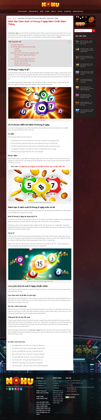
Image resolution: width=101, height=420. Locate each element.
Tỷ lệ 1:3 (16, 57)
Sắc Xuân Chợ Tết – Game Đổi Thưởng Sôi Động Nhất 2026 (86, 96)
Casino (47, 11)
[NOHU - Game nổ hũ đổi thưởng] (50, 4)
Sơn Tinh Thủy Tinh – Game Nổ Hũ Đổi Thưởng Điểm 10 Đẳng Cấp (86, 88)
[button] (68, 42)
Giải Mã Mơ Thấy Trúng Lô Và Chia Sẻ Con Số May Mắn (27, 363)
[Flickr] (18, 389)
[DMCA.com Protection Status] (70, 397)
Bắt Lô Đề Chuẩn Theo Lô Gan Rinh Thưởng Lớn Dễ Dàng (28, 354)
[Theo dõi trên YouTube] (15, 389)
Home (9, 18)
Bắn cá (53, 11)
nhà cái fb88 (44, 393)
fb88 (37, 391)
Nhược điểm (17, 51)
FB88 (42, 406)
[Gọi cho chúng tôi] (10, 389)
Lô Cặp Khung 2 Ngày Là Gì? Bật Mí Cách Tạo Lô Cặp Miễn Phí (42, 166)
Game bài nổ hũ (33, 11)
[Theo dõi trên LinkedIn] (12, 389)
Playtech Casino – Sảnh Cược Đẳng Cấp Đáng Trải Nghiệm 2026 (87, 50)
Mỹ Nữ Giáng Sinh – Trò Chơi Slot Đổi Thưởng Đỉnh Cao (86, 104)
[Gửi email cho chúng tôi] (7, 389)
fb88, (42, 396)
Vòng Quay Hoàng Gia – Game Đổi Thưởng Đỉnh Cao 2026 (86, 81)
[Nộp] (93, 30)
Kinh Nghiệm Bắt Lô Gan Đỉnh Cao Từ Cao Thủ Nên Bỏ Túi (28, 345)
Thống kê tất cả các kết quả (22, 65)
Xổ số (14, 18)
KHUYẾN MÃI (67, 11)
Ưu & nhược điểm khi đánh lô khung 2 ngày (23, 47)
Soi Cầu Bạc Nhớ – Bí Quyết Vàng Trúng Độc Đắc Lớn (27, 360)
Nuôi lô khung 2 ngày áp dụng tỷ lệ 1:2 (25, 55)
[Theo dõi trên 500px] (21, 389)
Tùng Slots (73, 391)
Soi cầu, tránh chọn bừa (21, 63)
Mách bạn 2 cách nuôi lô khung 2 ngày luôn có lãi (25, 53)
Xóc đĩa (60, 11)
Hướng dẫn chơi (78, 11)
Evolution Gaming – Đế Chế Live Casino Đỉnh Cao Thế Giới (87, 58)
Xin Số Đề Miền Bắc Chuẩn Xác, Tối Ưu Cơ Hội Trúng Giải (28, 357)
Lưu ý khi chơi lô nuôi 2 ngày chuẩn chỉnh (22, 59)
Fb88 (46, 398)
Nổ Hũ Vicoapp (22, 11)
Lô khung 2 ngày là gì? (17, 45)
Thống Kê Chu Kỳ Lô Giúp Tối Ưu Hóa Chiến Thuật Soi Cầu (28, 348)
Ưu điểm (16, 49)
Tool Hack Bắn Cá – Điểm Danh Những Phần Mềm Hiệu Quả (87, 111)
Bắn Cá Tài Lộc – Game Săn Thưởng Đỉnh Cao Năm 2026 (86, 42)
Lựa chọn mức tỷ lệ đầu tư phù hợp (24, 61)
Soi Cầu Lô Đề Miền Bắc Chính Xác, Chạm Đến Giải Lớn (27, 351)
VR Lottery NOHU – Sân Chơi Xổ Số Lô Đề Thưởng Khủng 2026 (30, 365)
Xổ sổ (41, 11)
